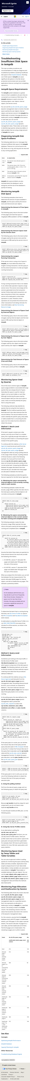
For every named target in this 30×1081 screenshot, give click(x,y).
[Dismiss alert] (27, 2)
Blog (22, 1072)
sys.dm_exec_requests (7, 703)
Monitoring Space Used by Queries (11, 51)
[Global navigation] (1, 16)
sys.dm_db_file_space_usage (19, 107)
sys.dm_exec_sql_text (15, 753)
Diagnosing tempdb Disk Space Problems (13, 47)
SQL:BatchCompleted (21, 615)
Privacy (10, 1074)
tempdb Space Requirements (10, 45)
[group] (15, 225)
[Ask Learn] (25, 35)
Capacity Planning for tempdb (10, 1047)
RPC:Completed (7, 615)
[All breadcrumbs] (2, 35)
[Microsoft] (15, 17)
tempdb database (16, 75)
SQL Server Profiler (15, 613)
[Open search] (23, 16)
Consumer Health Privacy (7, 1076)
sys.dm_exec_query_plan (10, 759)
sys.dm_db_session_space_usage (10, 121)
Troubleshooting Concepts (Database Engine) (12, 35)
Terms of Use (20, 1076)
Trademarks (4, 1079)
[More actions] (27, 35)
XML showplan (19, 747)
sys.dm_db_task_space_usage (9, 124)
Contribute (4, 1074)
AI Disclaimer (4, 1072)
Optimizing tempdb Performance (11, 1040)
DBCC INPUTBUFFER (9, 623)
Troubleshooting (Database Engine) (11, 1054)
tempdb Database (6, 1044)
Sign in (27, 16)
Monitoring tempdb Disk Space (10, 49)
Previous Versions (14, 1072)
